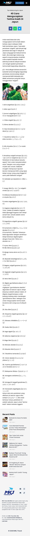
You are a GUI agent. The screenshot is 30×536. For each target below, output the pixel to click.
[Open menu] (26, 3)
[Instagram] (24, 488)
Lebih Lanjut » (12, 422)
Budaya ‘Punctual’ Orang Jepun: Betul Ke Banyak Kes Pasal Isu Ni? (18, 455)
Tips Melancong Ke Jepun (15, 10)
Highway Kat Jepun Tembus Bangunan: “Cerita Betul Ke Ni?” (18, 445)
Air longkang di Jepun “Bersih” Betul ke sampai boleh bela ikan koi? (17, 464)
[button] (10, 28)
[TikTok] (24, 492)
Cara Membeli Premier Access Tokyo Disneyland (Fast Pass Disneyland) (17, 427)
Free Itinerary (19, 3)
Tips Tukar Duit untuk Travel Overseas (16, 436)
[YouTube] (20, 492)
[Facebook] (20, 488)
